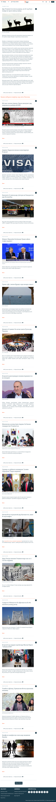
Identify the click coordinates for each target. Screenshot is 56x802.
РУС (43, 1)
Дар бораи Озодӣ (4, 791)
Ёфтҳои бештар (18, 783)
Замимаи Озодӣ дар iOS (19, 793)
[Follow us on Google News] (29, 792)
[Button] (8, 92)
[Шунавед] (49, 2)
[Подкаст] (47, 792)
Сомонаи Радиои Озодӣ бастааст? (7, 793)
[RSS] (45, 792)
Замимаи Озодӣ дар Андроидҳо (20, 791)
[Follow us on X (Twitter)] (39, 792)
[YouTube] (46, 2)
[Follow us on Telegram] (42, 792)
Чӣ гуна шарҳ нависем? (5, 795)
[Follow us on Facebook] (32, 792)
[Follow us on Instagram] (37, 792)
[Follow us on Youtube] (34, 792)
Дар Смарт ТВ (17, 795)
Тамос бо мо (3, 797)
